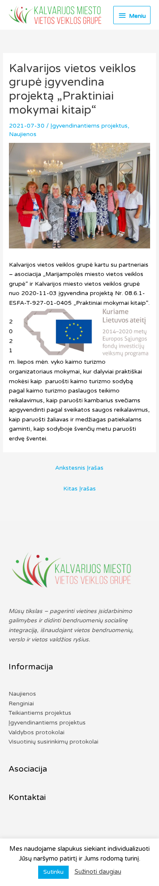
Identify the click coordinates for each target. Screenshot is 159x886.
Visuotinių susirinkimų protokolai (53, 741)
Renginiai (21, 703)
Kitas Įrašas (79, 488)
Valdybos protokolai (36, 732)
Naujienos (22, 134)
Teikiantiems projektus (39, 712)
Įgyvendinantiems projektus (89, 125)
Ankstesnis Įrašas (79, 467)
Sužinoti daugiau (98, 871)
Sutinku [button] (53, 872)
